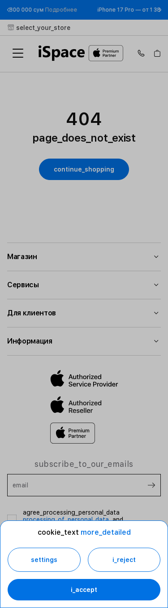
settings (44, 559)
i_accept (84, 589)
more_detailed (106, 532)
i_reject (124, 559)
